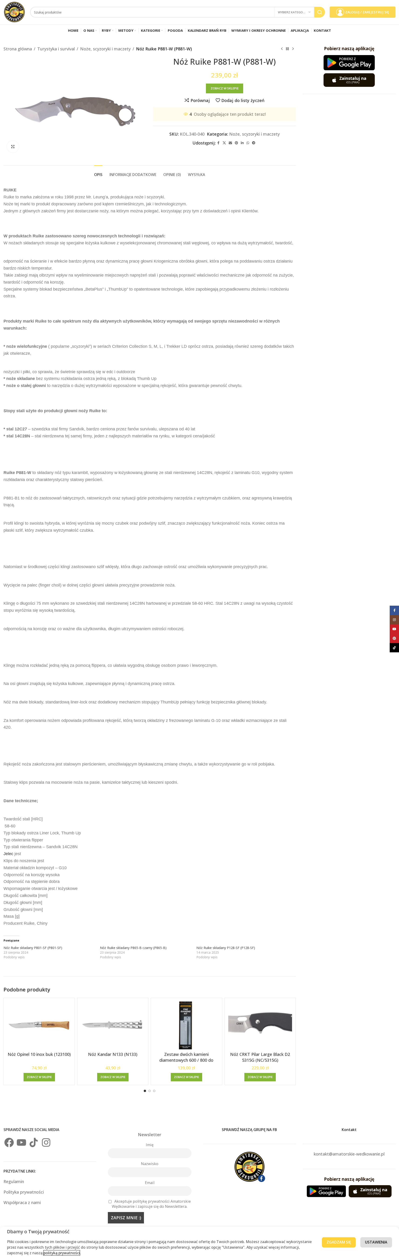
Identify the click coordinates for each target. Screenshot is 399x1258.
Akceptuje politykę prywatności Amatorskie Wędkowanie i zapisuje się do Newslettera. (151, 1204)
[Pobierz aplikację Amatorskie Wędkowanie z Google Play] (349, 62)
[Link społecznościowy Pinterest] (236, 143)
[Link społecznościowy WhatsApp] (248, 143)
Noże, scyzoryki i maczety (105, 49)
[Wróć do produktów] (287, 49)
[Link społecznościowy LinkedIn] (242, 143)
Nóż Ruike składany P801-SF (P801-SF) (32, 947)
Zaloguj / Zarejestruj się (367, 12)
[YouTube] (21, 1142)
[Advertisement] (349, 171)
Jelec (8, 853)
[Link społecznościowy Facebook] (218, 143)
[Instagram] (46, 1142)
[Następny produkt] (293, 49)
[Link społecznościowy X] (224, 143)
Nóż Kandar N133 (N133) (112, 1054)
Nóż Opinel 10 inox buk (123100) (39, 1054)
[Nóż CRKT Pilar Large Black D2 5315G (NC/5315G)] (260, 1025)
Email (149, 1182)
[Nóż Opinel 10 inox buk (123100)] (39, 1025)
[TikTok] (33, 1142)
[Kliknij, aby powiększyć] (13, 146)
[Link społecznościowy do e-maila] (230, 143)
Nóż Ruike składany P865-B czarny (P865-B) (133, 947)
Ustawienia (376, 1242)
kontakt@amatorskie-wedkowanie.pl (349, 1154)
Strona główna (17, 49)
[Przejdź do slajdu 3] (154, 1091)
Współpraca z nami (22, 1202)
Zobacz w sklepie (225, 88)
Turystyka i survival (56, 49)
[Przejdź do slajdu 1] (145, 1091)
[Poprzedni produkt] (282, 49)
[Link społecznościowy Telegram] (254, 143)
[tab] (98, 172)
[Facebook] (9, 1142)
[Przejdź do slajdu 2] (149, 1091)
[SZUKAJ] (319, 12)
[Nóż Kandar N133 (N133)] (113, 1025)
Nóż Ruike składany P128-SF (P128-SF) (225, 947)
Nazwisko (149, 1163)
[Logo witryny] (14, 11)
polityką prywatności (62, 1252)
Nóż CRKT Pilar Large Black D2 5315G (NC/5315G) (260, 1057)
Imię (149, 1144)
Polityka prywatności (23, 1192)
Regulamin (14, 1181)
